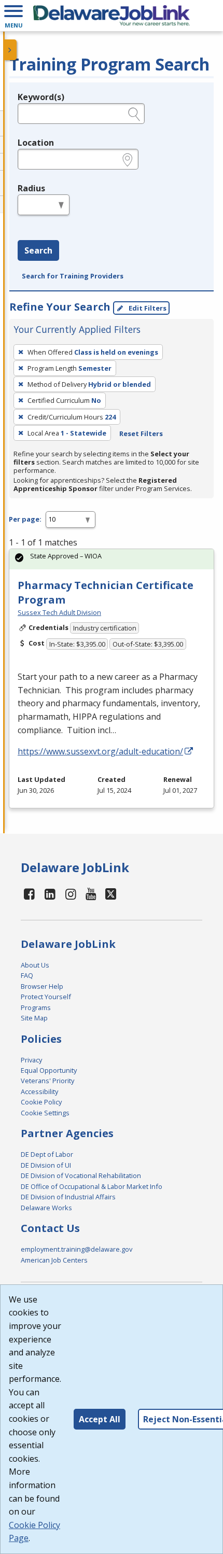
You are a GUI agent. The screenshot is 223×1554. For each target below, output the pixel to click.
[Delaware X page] (111, 893)
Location (36, 142)
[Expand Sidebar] (10, 49)
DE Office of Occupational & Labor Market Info (91, 1186)
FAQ (27, 975)
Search (38, 250)
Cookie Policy (41, 1102)
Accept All (99, 1419)
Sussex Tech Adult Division (59, 612)
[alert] (111, 559)
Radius (31, 188)
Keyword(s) (41, 97)
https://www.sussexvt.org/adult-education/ (100, 751)
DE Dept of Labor (47, 1154)
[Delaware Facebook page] (29, 893)
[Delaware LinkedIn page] (50, 893)
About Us (35, 965)
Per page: (25, 519)
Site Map (34, 1018)
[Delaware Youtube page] (91, 893)
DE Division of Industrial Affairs (68, 1196)
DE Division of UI (46, 1165)
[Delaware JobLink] (111, 15)
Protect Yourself (46, 996)
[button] (13, 15)
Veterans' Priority (47, 1080)
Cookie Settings (45, 1112)
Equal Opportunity (49, 1070)
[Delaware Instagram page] (70, 893)
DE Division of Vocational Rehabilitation (81, 1175)
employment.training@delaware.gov (76, 1249)
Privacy (31, 1060)
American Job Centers (54, 1260)
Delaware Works (46, 1207)
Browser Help (42, 986)
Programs (36, 1007)
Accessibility (39, 1091)
